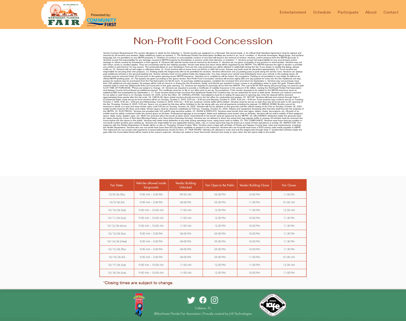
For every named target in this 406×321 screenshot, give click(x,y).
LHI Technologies (240, 314)
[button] (322, 12)
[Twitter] (191, 300)
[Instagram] (214, 300)
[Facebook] (203, 300)
